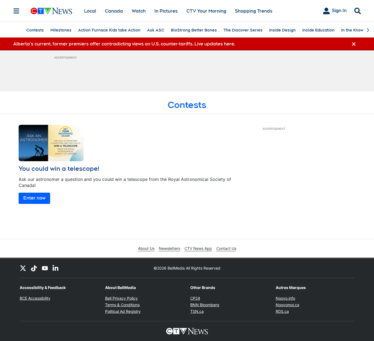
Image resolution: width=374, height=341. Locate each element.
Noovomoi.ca (287, 304)
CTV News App (198, 248)
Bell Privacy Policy (121, 298)
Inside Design (282, 30)
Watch (139, 11)
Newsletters (169, 248)
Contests (35, 30)
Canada (114, 11)
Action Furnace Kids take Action (109, 30)
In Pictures (166, 11)
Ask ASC (155, 30)
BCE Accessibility (35, 298)
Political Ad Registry (123, 311)
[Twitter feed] (23, 268)
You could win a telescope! (59, 168)
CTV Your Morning (206, 11)
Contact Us (226, 248)
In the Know (352, 30)
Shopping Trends (253, 11)
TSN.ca (197, 311)
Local (90, 11)
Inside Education (318, 30)
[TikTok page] (34, 268)
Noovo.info (285, 298)
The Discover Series (243, 30)
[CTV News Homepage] (51, 11)
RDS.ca (282, 311)
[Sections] (16, 10)
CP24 (195, 298)
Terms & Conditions (122, 304)
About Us (146, 248)
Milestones (60, 30)
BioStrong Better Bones (194, 30)
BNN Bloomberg (204, 304)
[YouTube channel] (45, 268)
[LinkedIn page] (56, 268)
